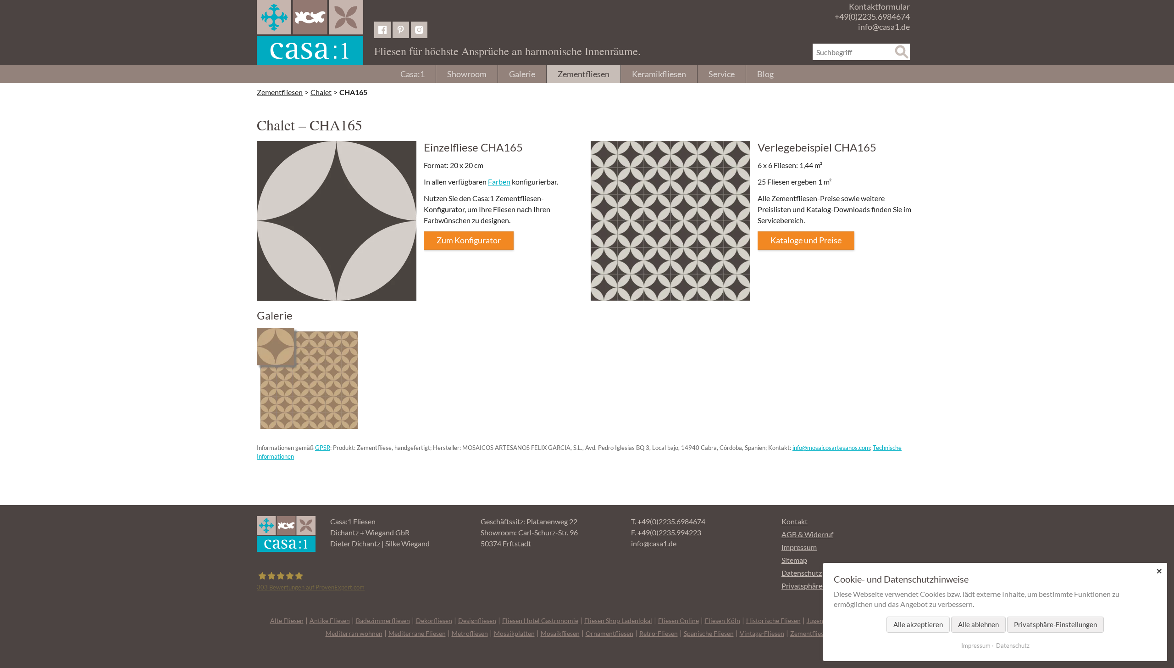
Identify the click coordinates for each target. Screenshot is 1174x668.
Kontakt (794, 521)
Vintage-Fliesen (762, 633)
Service (722, 74)
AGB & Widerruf (807, 534)
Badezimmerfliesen (383, 620)
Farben (499, 181)
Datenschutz (801, 572)
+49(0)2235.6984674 (872, 16)
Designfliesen (477, 620)
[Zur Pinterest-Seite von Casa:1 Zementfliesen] (401, 30)
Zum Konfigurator (469, 240)
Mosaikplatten (514, 633)
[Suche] (901, 52)
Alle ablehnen (978, 624)
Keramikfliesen (659, 74)
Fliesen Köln (722, 620)
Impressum (799, 547)
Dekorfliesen (434, 620)
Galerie (522, 74)
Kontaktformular (879, 6)
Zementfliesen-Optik (819, 633)
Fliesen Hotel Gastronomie (540, 620)
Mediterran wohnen (354, 633)
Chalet (321, 92)
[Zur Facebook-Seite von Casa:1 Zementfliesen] (382, 30)
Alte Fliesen (287, 620)
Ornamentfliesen (609, 633)
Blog (765, 74)
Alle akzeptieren (918, 624)
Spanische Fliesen (709, 633)
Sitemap (794, 560)
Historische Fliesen (773, 620)
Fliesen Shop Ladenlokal (618, 620)
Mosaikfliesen (560, 633)
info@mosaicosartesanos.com (831, 447)
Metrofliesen (470, 633)
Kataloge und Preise (806, 240)
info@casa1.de (884, 27)
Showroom (467, 74)
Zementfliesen (583, 74)
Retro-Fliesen (658, 633)
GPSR (322, 447)
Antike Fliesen (330, 620)
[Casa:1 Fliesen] (310, 32)
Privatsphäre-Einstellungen (1055, 624)
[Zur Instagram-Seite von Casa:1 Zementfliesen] (419, 30)
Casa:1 (412, 74)
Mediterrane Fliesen (417, 633)
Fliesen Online (678, 620)
